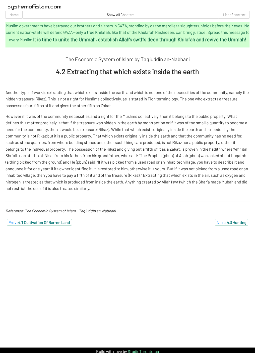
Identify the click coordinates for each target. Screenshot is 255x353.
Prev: (39, 222)
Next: (232, 222)
